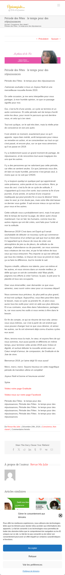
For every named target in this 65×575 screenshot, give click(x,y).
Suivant (54, 39)
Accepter (32, 548)
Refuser (32, 556)
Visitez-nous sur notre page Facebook (23, 395)
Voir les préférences (32, 564)
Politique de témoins (31, 571)
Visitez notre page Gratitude (18, 388)
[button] (60, 515)
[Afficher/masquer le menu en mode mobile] (58, 5)
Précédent (43, 39)
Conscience (47, 427)
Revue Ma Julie (13, 427)
